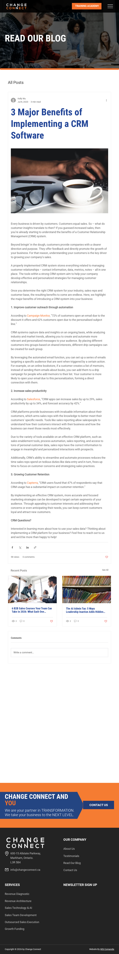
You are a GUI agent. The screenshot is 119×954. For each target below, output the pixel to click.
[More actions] (106, 100)
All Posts (16, 82)
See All (105, 570)
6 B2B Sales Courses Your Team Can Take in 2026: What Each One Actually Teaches (32, 610)
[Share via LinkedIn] (27, 547)
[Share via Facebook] (12, 547)
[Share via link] (35, 547)
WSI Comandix (107, 949)
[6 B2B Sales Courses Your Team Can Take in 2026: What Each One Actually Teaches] (32, 589)
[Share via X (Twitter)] (19, 547)
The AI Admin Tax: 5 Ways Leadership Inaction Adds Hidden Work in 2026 (84, 610)
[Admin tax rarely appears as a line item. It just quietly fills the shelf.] (86, 589)
